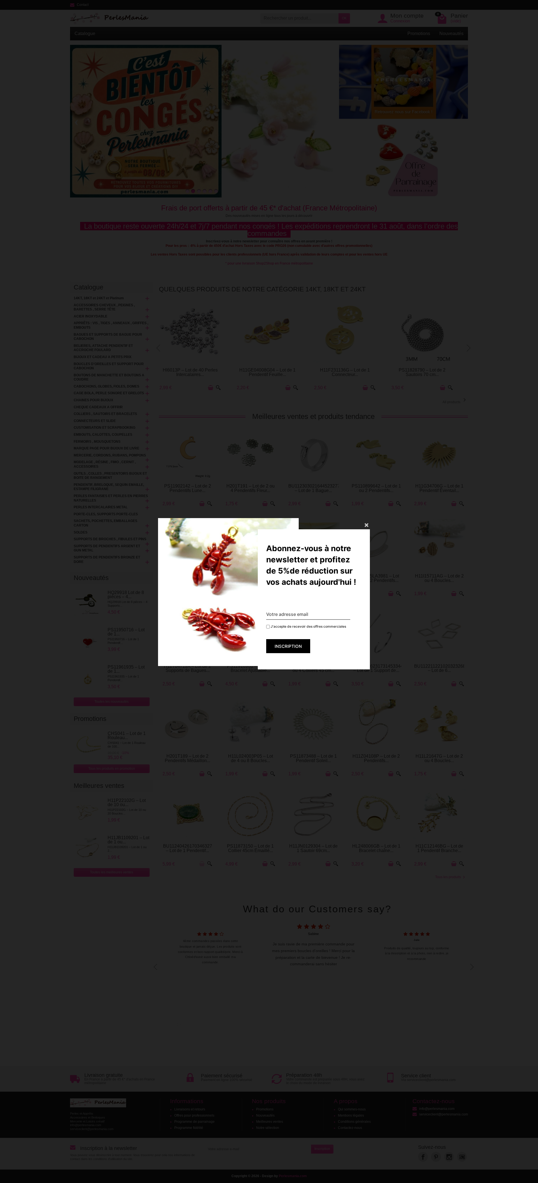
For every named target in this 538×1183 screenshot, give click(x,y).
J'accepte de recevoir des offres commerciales (308, 626)
